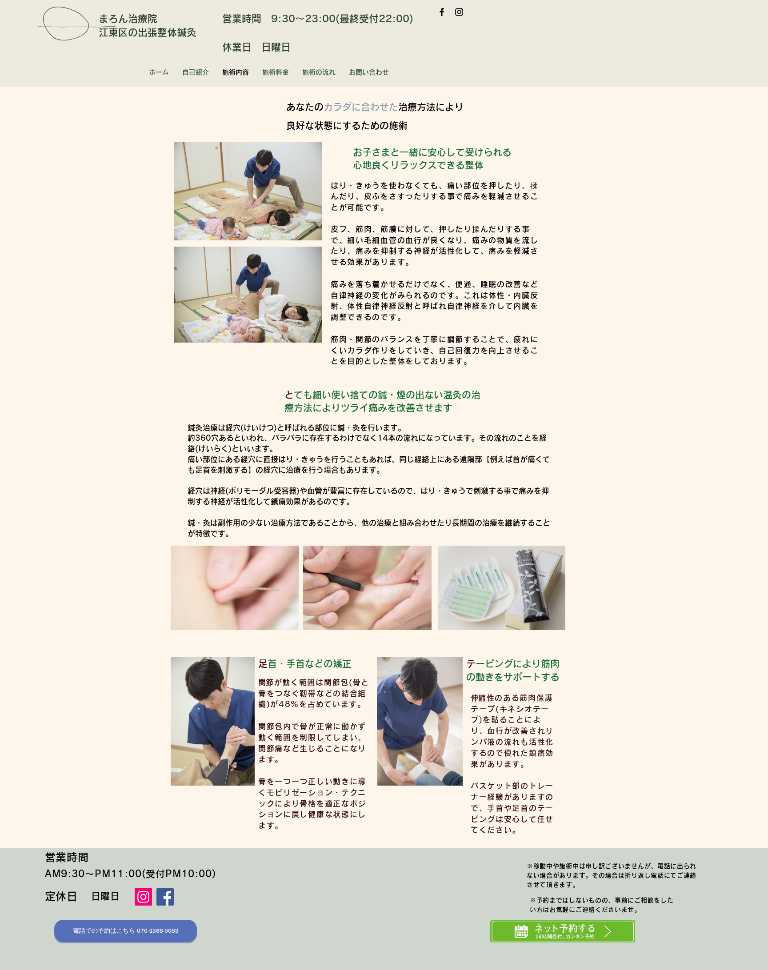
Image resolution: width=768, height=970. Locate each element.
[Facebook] (441, 12)
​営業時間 (67, 857)
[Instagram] (459, 12)
